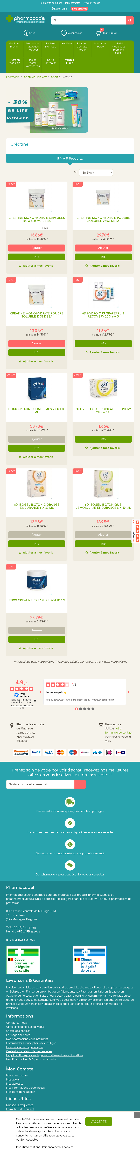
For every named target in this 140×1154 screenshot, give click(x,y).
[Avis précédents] (40, 692)
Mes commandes (17, 1075)
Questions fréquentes (19, 1105)
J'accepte (99, 1121)
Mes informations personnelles (25, 1087)
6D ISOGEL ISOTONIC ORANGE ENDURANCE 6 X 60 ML (36, 506)
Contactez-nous (16, 1022)
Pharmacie (12, 77)
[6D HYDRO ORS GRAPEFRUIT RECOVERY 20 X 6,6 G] (103, 292)
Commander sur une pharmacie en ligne (31, 1043)
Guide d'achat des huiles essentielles (29, 1051)
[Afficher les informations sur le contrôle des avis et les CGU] (35, 700)
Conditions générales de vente (25, 1026)
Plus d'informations (28, 1147)
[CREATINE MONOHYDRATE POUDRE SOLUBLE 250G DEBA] (103, 197)
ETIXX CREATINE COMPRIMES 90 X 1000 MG (36, 411)
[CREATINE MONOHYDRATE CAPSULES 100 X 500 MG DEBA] (37, 197)
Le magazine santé (18, 1035)
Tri (74, 172)
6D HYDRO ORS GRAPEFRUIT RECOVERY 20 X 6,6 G (103, 315)
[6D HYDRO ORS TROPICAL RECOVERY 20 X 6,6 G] (103, 388)
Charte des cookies (18, 1031)
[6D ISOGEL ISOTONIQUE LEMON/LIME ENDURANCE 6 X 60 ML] (103, 483)
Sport (54, 77)
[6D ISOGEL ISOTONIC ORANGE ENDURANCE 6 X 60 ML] (37, 483)
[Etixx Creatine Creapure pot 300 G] (37, 579)
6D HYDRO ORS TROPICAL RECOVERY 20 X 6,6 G (103, 411)
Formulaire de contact (20, 1109)
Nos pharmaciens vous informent (27, 1039)
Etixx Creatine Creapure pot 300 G (36, 600)
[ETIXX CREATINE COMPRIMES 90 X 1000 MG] (37, 388)
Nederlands (79, 8)
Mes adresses (14, 1083)
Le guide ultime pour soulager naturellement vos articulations (44, 1055)
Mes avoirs (13, 1079)
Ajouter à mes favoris (37, 265)
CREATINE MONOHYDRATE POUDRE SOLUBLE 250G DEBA (103, 219)
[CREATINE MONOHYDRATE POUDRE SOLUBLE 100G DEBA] (37, 292)
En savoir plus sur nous (20, 939)
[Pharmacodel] (25, 19)
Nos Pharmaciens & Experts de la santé (30, 1059)
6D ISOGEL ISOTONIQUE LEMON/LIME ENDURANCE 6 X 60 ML (103, 506)
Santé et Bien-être (35, 77)
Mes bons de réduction (20, 1091)
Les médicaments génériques (24, 1047)
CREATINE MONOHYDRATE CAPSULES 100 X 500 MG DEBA (37, 219)
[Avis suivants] (128, 692)
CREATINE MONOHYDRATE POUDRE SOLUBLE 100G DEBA (37, 315)
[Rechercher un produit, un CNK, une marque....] (130, 20)
